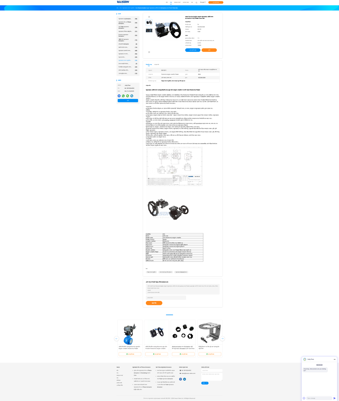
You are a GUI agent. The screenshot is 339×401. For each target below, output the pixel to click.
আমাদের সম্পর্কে (120, 375)
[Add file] (304, 398)
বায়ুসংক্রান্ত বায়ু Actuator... (128, 19)
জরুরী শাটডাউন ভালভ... (128, 47)
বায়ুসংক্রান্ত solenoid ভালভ (181, 272)
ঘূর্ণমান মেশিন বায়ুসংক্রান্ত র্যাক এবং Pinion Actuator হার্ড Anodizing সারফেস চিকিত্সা (142, 373)
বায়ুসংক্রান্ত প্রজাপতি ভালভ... (128, 50)
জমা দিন (154, 303)
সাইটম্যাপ (119, 380)
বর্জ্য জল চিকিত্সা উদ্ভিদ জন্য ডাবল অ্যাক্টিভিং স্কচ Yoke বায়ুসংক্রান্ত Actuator (166, 377)
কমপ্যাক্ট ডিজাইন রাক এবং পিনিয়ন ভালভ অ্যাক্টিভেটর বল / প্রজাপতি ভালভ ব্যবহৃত (142, 380)
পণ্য (117, 373)
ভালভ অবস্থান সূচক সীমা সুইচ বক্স (165, 272)
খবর (117, 378)
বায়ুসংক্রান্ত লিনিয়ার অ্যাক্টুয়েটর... (128, 31)
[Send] (334, 398)
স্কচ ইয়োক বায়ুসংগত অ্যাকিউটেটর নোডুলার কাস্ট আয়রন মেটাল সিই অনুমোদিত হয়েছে (166, 372)
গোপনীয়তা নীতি (120, 385)
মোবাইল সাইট (119, 383)
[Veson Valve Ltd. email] (119, 95)
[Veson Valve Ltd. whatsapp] (123, 95)
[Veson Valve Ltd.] (123, 3)
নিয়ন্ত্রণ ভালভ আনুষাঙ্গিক (151, 272)
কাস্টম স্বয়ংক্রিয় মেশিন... (128, 70)
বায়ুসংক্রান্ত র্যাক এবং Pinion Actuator (141, 367)
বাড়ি (117, 370)
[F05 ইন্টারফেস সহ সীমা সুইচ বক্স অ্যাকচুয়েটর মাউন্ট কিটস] (209, 332)
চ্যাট (128, 100)
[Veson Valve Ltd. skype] (131, 95)
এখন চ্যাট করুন (216, 2)
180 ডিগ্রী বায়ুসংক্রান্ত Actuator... (128, 40)
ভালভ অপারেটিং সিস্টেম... (128, 63)
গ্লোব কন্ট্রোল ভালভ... (128, 73)
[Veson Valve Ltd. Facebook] (180, 379)
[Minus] (335, 359)
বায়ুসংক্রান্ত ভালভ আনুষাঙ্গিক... (128, 60)
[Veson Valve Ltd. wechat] (127, 95)
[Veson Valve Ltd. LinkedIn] (184, 379)
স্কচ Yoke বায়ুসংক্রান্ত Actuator (164, 367)
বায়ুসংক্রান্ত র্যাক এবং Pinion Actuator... (128, 22)
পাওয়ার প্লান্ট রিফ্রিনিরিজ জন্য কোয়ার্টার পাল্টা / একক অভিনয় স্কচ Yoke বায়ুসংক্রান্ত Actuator (166, 384)
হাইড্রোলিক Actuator (128, 44)
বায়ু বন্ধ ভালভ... (128, 57)
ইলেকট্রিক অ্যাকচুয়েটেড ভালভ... (128, 67)
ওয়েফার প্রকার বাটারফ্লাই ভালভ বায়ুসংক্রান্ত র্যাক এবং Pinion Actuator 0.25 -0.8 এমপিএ (143, 387)
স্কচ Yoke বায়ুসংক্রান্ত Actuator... (128, 27)
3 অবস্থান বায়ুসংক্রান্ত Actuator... (128, 35)
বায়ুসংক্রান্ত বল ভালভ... (128, 54)
